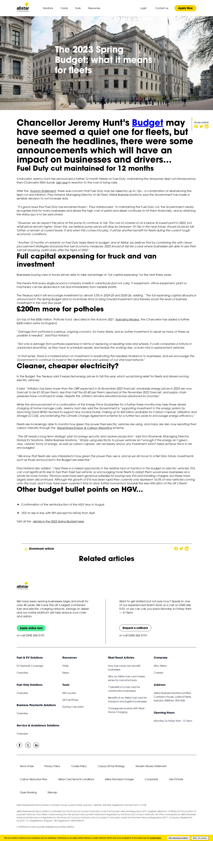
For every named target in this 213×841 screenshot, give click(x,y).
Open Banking (28, 792)
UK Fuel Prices (70, 699)
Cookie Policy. (155, 838)
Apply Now (185, 8)
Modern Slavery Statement (151, 766)
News (65, 672)
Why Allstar (160, 665)
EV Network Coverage (30, 665)
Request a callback (135, 628)
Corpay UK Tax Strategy (111, 766)
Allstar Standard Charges (119, 779)
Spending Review (127, 319)
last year (62, 182)
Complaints (151, 779)
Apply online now (31, 628)
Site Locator (69, 693)
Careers (158, 672)
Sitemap (52, 792)
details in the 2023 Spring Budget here (58, 521)
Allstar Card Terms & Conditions (76, 779)
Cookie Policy (79, 766)
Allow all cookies (200, 838)
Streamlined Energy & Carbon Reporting (84, 428)
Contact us (161, 8)
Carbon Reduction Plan (33, 779)
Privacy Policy (52, 766)
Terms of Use (27, 766)
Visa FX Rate (176, 779)
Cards (64, 8)
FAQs (65, 665)
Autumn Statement (43, 191)
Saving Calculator (73, 706)
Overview (22, 672)
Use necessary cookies (178, 838)
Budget (147, 122)
